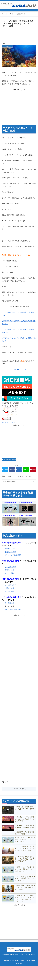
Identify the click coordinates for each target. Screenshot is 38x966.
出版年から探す (10, 588)
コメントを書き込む (19, 788)
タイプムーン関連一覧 (13, 609)
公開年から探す (10, 570)
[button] (34, 481)
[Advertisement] (19, 34)
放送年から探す (10, 552)
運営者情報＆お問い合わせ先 (10, 956)
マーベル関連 (9, 573)
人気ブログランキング (9, 422)
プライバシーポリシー (28, 954)
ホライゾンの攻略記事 (13, 555)
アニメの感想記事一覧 (9, 459)
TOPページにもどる (19, 369)
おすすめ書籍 (9, 591)
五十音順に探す (10, 549)
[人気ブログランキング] (6, 419)
